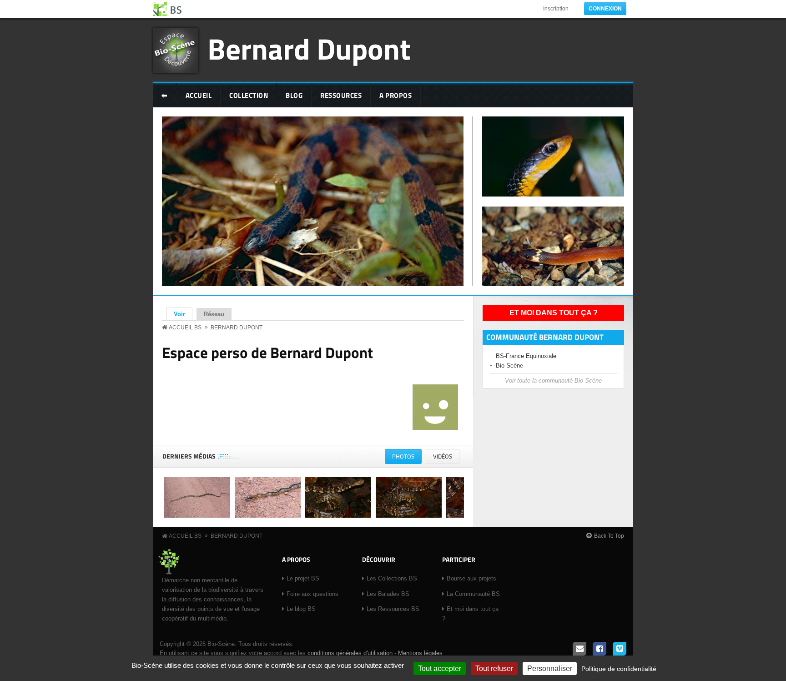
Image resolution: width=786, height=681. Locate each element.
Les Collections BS (392, 578)
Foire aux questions (312, 593)
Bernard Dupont (309, 48)
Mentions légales (420, 653)
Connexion (605, 8)
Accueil (199, 95)
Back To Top (609, 536)
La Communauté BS (473, 593)
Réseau (214, 314)
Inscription (556, 8)
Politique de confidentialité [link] (618, 668)
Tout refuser (494, 668)
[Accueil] (168, 9)
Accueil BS (185, 327)
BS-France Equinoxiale (526, 356)
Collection (248, 95)
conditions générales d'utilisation (350, 653)
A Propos (395, 95)
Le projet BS (303, 578)
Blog (294, 95)
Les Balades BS (388, 593)
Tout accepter (439, 668)
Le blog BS (301, 608)
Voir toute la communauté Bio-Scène (553, 380)
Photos (407, 458)
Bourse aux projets (471, 578)
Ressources (341, 95)
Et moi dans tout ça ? (553, 313)
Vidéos (442, 456)
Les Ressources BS (393, 608)
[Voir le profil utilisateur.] (435, 427)
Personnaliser (549, 668)
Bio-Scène (509, 365)
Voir (183, 314)
